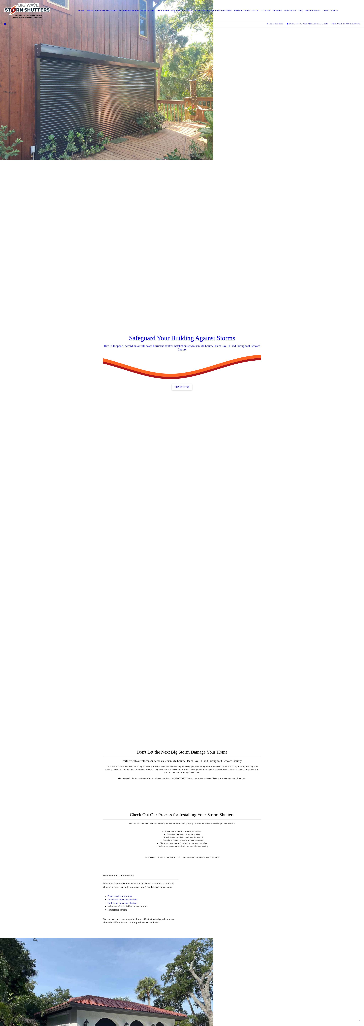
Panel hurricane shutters (120, 896)
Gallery (266, 11)
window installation (246, 11)
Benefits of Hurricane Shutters (213, 11)
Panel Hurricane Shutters (102, 11)
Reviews (277, 11)
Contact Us (329, 11)
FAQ (301, 11)
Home (81, 11)
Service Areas (312, 11)
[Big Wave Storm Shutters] (27, 10)
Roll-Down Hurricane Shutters (175, 11)
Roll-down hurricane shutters (122, 903)
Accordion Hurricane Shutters (137, 11)
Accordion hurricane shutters (122, 899)
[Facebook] (5, 24)
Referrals (290, 11)
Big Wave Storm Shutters (346, 24)
